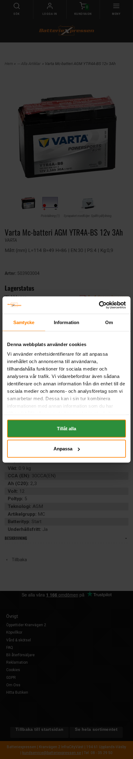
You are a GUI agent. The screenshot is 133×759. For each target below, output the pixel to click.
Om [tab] (109, 322)
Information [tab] (66, 322)
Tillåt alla (66, 428)
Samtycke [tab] (24, 322)
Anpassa (63, 448)
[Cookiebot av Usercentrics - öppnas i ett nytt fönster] (99, 305)
